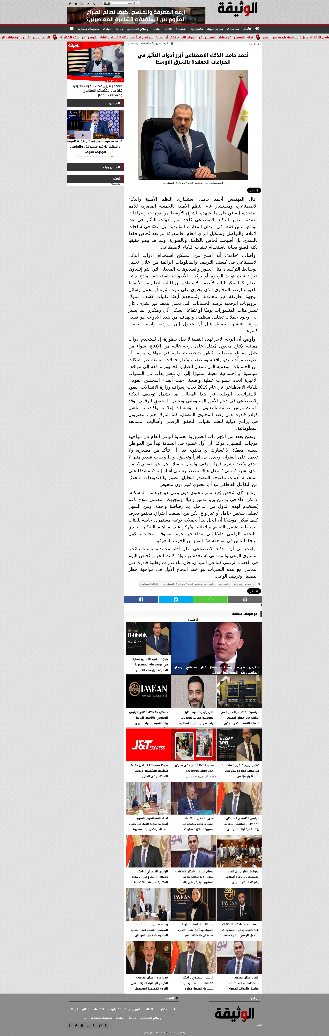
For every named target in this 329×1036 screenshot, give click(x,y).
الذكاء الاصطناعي (149, 584)
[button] (112, 156)
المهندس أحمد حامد (243, 584)
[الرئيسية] (257, 28)
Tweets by (117, 184)
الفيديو (114, 103)
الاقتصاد (252, 44)
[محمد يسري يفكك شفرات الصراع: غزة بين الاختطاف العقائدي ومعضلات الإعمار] (95, 70)
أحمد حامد (223, 584)
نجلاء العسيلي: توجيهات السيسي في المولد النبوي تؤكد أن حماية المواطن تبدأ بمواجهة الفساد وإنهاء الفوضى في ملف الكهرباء (200, 37)
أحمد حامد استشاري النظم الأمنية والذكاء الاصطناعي (188, 584)
